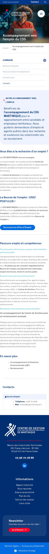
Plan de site (24, 496)
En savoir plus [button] (8, 78)
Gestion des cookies (24, 500)
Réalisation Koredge (27, 551)
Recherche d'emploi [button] (11, 66)
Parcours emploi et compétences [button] (16, 72)
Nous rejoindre (24, 489)
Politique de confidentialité (33, 546)
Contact (35, 2)
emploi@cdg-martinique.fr (31, 405)
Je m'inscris (17, 530)
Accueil (5, 48)
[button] (45, 2)
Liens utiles (24, 504)
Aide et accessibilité (24, 493)
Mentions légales (12, 546)
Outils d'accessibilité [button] (11, 2)
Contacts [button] (6, 83)
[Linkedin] (24, 465)
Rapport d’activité (24, 485)
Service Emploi (13, 397)
